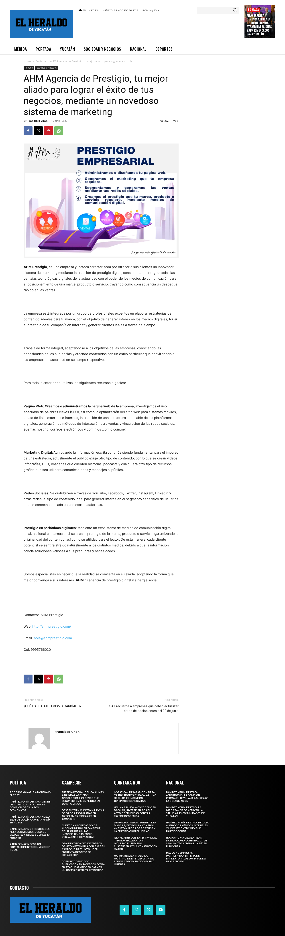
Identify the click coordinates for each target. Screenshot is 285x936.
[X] (38, 130)
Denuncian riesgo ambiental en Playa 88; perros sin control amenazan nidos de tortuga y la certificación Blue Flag (135, 827)
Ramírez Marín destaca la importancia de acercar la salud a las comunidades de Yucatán (185, 812)
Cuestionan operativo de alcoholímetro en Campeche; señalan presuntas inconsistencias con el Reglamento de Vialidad (81, 831)
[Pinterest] (48, 130)
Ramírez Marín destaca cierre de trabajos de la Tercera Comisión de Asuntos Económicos (30, 806)
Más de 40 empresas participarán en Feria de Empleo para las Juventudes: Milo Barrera (186, 857)
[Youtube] (160, 910)
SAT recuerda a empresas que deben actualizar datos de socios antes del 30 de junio (144, 708)
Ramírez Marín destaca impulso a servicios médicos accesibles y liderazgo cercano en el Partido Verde (187, 827)
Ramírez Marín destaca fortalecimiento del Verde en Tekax (30, 847)
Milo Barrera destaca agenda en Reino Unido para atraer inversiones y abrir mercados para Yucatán (259, 24)
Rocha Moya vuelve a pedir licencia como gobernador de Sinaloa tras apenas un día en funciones (186, 842)
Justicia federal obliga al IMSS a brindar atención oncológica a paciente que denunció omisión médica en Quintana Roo (83, 798)
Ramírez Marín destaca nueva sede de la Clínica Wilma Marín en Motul (30, 819)
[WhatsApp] (58, 130)
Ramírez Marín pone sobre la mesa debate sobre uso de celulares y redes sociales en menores (30, 833)
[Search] (234, 10)
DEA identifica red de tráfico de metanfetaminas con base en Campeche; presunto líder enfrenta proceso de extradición (83, 849)
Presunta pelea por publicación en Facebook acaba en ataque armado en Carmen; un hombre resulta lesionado (83, 866)
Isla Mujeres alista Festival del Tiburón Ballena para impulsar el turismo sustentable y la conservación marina (135, 843)
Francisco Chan (38, 120)
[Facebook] (28, 130)
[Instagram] (136, 910)
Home (27, 61)
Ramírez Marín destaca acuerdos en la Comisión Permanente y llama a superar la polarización (187, 797)
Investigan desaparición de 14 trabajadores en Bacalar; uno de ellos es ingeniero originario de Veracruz (135, 797)
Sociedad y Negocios (47, 67)
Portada (253, 9)
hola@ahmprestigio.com (53, 638)
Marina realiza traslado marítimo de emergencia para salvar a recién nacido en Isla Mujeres (134, 860)
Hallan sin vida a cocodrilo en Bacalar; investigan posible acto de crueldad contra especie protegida (135, 812)
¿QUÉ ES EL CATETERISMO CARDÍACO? (52, 706)
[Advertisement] (159, 27)
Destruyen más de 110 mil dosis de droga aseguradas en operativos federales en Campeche (83, 815)
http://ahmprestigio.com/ (51, 626)
